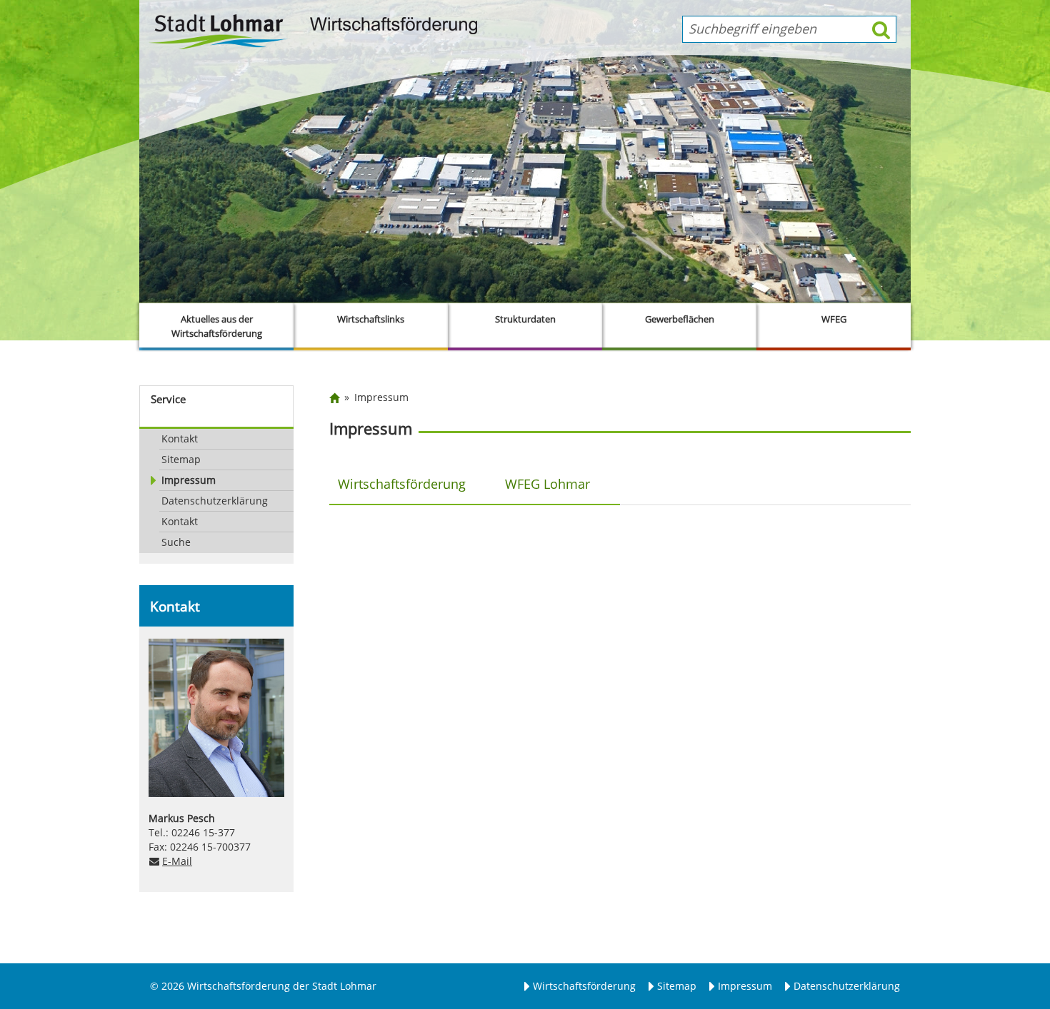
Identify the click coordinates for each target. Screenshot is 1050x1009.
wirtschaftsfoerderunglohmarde (461, 652)
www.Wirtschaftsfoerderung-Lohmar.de (481, 666)
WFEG (833, 319)
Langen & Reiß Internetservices (562, 823)
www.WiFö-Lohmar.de (432, 680)
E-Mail (177, 861)
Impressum (188, 480)
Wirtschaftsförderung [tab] (402, 483)
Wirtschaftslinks (370, 319)
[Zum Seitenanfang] (996, 942)
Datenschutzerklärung (214, 500)
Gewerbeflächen (679, 319)
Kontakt (179, 438)
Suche (176, 542)
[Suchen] (881, 29)
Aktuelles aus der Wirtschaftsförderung (216, 326)
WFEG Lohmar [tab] (547, 483)
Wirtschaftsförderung (584, 986)
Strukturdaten (525, 319)
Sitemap (181, 459)
